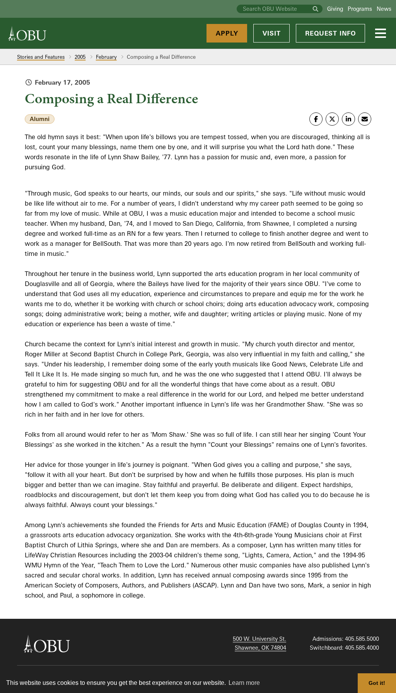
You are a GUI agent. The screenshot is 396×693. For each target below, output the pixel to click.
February (106, 57)
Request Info (330, 33)
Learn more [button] (244, 682)
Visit (271, 33)
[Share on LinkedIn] (348, 119)
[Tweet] (332, 119)
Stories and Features (41, 57)
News (384, 8)
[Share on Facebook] (316, 119)
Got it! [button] (377, 683)
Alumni (40, 119)
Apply (227, 33)
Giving (335, 8)
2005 (80, 57)
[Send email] (365, 119)
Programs (360, 8)
